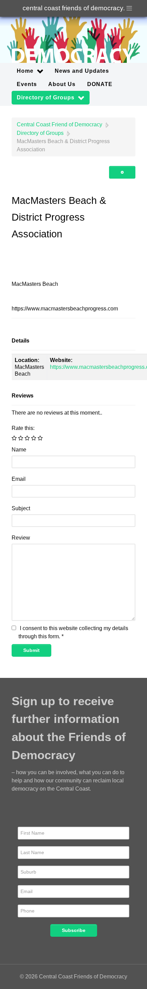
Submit (31, 650)
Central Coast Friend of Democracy (59, 124)
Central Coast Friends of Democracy (74, 8)
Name (19, 449)
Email (19, 479)
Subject (21, 508)
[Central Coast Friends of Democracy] (73, 40)
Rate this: (23, 428)
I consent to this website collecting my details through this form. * (73, 632)
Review (21, 538)
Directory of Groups (40, 133)
